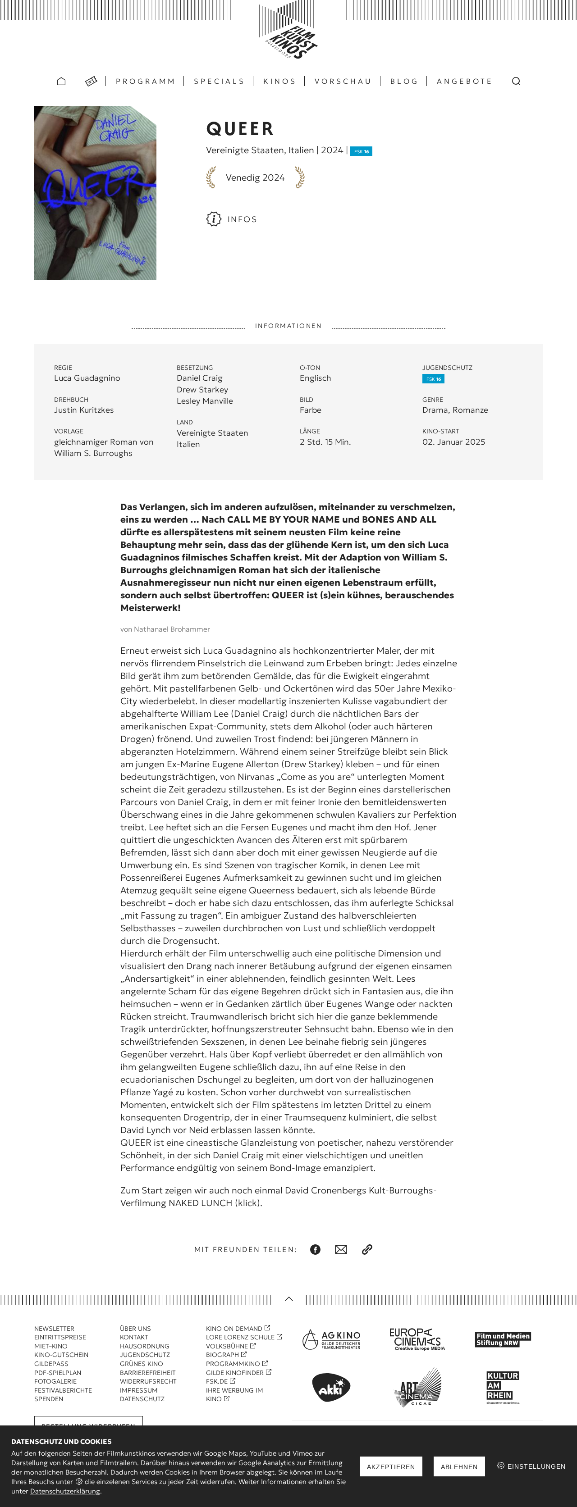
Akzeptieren (391, 1467)
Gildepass (51, 1364)
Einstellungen (535, 1466)
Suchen (516, 81)
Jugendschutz (145, 1355)
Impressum (139, 1390)
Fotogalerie (55, 1381)
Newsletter (54, 1329)
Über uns (135, 1329)
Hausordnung (144, 1346)
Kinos (280, 81)
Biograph (222, 1355)
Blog (404, 81)
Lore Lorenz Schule (240, 1337)
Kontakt (134, 1337)
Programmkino (233, 1364)
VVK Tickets (91, 81)
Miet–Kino (51, 1346)
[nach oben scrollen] (288, 1299)
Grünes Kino (141, 1364)
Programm (146, 81)
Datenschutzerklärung (65, 1491)
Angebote (465, 81)
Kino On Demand (234, 1329)
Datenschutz (142, 1399)
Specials (220, 81)
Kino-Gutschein (61, 1355)
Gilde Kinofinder (235, 1373)
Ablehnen (459, 1467)
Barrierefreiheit (148, 1373)
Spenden (48, 1399)
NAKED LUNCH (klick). (215, 1203)
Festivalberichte (63, 1390)
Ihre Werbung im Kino (234, 1394)
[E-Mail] (341, 1249)
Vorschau (344, 81)
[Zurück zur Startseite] (288, 29)
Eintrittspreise (60, 1337)
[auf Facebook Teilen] (315, 1249)
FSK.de (217, 1381)
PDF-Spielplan (57, 1373)
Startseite (61, 81)
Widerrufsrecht (148, 1381)
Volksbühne (227, 1346)
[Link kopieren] (367, 1249)
